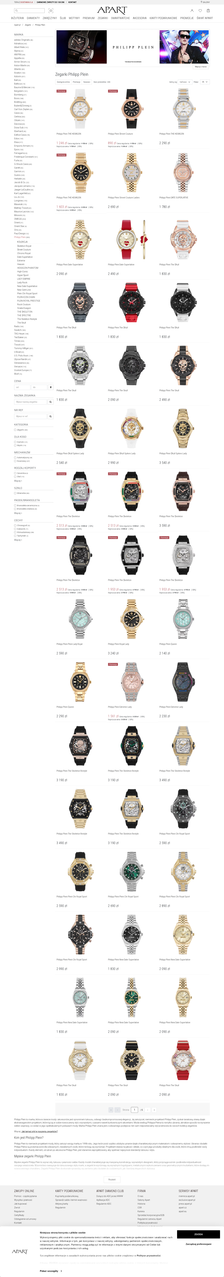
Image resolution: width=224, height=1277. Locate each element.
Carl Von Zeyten (23, 109)
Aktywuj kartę (61, 1204)
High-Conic (22, 271)
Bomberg (20, 94)
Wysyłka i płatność (23, 1200)
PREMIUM (89, 18)
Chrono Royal (23, 253)
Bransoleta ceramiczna (28, 505)
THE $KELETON (24, 312)
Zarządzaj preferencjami (198, 1244)
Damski (22, 442)
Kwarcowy (23, 461)
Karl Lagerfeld (22, 193)
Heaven (20, 264)
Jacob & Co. (21, 182)
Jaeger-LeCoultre (24, 189)
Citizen (19, 120)
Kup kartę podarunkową (66, 1196)
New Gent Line (24, 290)
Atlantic (19, 69)
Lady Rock (22, 282)
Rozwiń (112, 1179)
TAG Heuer (21, 333)
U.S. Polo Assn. (23, 355)
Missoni (19, 215)
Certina (19, 116)
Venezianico (21, 363)
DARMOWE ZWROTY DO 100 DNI (50, 2)
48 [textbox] (203, 82)
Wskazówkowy (25, 532)
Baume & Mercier (24, 87)
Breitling (20, 102)
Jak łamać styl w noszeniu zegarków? (39, 1131)
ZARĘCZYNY (50, 18)
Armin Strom (22, 62)
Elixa (18, 142)
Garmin (19, 171)
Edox (18, 138)
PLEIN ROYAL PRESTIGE (28, 301)
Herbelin (19, 178)
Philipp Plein (22, 237)
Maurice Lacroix (24, 211)
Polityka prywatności (148, 1223)
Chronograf (23, 525)
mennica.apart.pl (187, 1196)
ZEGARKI (103, 18)
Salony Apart (144, 1200)
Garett (18, 168)
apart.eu (183, 1211)
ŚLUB (63, 18)
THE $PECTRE (24, 315)
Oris (17, 230)
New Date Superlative (27, 286)
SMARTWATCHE (120, 18)
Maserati (20, 204)
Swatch (20, 330)
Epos (18, 149)
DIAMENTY (33, 18)
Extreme (21, 260)
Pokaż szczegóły (49, 1271)
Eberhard (20, 131)
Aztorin (19, 76)
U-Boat (19, 352)
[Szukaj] (50, 387)
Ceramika (22, 473)
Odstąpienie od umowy (25, 1219)
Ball (17, 80)
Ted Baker (20, 337)
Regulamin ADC (103, 1204)
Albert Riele (21, 47)
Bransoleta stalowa (27, 509)
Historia (141, 1204)
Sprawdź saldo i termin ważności (71, 1200)
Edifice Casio (22, 135)
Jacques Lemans (24, 186)
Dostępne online (63, 82)
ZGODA (198, 1234)
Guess (19, 175)
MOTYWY (74, 18)
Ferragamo (20, 153)
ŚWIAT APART (205, 18)
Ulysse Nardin (22, 359)
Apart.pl (17, 25)
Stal (20, 476)
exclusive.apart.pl (187, 1200)
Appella (19, 58)
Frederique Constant (26, 157)
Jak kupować (20, 1204)
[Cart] (208, 10)
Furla (18, 160)
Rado (19, 326)
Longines (20, 200)
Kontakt (18, 1223)
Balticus (19, 84)
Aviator (19, 73)
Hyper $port (22, 275)
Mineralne (23, 493)
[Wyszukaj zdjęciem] (51, 10)
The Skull (21, 322)
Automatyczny (24, 457)
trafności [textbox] (183, 82)
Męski (21, 445)
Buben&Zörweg (23, 105)
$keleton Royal (24, 246)
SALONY (206, 2)
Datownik (22, 529)
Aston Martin (22, 65)
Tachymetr (22, 536)
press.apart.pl (185, 1204)
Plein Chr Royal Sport (27, 293)
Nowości (86, 82)
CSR (140, 1207)
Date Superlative (24, 257)
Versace (20, 366)
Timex (19, 341)
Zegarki (28, 25)
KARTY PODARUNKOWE (163, 18)
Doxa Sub (21, 127)
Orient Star (20, 226)
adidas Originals (23, 40)
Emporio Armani (23, 146)
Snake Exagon (24, 308)
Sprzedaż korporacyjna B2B (151, 1215)
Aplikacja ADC (103, 1200)
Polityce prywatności (149, 1255)
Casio (18, 113)
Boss (19, 98)
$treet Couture (24, 249)
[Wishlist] (200, 10)
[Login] (192, 10)
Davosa (19, 124)
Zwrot (17, 1207)
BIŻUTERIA (17, 18)
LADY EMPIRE (23, 279)
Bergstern (21, 91)
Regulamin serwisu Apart (150, 1219)
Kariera (141, 1211)
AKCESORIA (140, 18)
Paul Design (21, 233)
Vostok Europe (23, 370)
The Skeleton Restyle (27, 319)
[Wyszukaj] (16, 10)
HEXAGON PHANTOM (27, 268)
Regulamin (19, 1211)
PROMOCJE (187, 18)
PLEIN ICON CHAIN (26, 297)
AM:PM (19, 54)
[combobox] (185, 82)
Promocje (76, 82)
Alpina (18, 51)
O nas (140, 1196)
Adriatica (20, 43)
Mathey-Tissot (22, 208)
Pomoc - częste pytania (25, 1196)
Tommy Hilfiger (23, 348)
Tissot (19, 344)
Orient (18, 222)
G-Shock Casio (23, 164)
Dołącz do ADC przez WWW (109, 1196)
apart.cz (183, 1207)
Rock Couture (23, 304)
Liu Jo (19, 197)
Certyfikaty (19, 1215)
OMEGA (20, 219)
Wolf (18, 374)
